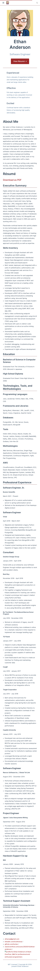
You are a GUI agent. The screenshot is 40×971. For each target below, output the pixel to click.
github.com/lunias (11, 944)
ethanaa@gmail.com (12, 939)
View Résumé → (20, 61)
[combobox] (37, 2)
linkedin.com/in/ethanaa (13, 942)
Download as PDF (12, 180)
